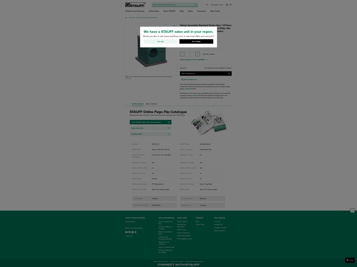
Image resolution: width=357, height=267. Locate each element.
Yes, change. (196, 41)
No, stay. (161, 41)
